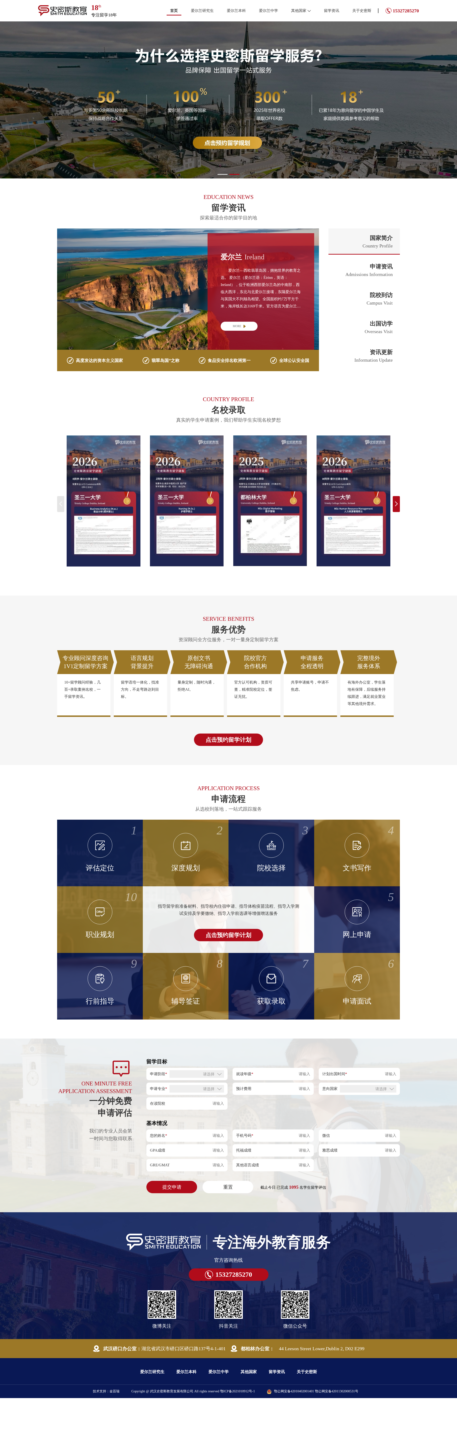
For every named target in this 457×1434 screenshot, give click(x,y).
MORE (237, 363)
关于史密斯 (361, 11)
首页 (174, 11)
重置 (228, 1224)
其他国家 (298, 11)
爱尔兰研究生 (202, 11)
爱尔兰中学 (268, 11)
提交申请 (171, 1224)
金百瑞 (114, 1428)
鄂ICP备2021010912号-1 (237, 1428)
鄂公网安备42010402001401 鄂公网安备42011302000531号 (316, 1428)
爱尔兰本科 (236, 11)
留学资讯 (331, 11)
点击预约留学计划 (228, 777)
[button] (223, 211)
